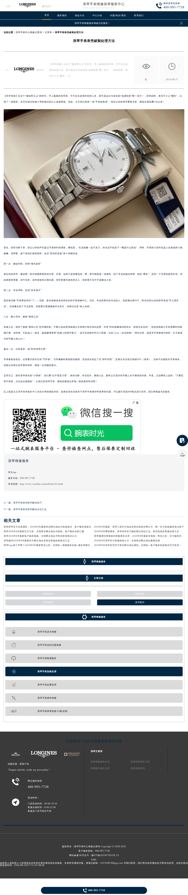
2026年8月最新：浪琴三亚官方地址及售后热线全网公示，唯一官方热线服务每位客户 (139, 527)
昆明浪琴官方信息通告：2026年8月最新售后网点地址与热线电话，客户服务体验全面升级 (51, 527)
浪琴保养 (48, 594)
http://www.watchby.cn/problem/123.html (41, 484)
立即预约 (94, 453)
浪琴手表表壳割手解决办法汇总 (30, 509)
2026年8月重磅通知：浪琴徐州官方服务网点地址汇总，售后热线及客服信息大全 (136, 531)
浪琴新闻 (48, 602)
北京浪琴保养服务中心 (25, 391)
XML (94, 859)
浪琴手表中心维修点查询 (29, 32)
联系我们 (139, 15)
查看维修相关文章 (100, 761)
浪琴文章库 (97, 751)
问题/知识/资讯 (118, 15)
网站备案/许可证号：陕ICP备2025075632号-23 (94, 855)
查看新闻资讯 (138, 768)
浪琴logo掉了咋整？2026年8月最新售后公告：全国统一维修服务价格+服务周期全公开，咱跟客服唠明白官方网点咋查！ (67, 545)
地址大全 (79, 15)
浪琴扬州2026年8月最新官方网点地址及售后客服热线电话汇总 (37, 540)
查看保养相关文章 (140, 761)
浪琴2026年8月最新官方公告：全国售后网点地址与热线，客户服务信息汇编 (44, 531)
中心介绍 (97, 15)
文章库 (48, 32)
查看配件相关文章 (100, 768)
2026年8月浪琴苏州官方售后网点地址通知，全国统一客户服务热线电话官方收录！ (138, 545)
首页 (46, 15)
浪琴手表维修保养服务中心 (104, 4)
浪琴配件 (140, 602)
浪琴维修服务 (98, 617)
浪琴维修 (11, 96)
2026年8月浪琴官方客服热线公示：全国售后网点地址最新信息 (127, 540)
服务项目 (62, 15)
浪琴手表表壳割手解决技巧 (27, 502)
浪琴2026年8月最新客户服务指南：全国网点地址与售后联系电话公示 (40, 536)
